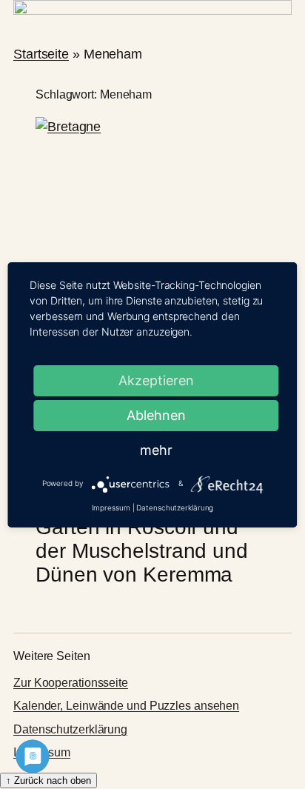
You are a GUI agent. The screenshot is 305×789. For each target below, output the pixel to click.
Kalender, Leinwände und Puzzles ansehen (126, 705)
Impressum (111, 507)
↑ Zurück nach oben (48, 780)
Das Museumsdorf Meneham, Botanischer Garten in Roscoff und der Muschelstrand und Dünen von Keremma (143, 527)
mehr (156, 450)
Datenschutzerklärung (70, 729)
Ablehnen (156, 415)
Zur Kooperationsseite (70, 682)
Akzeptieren (156, 380)
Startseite (41, 53)
